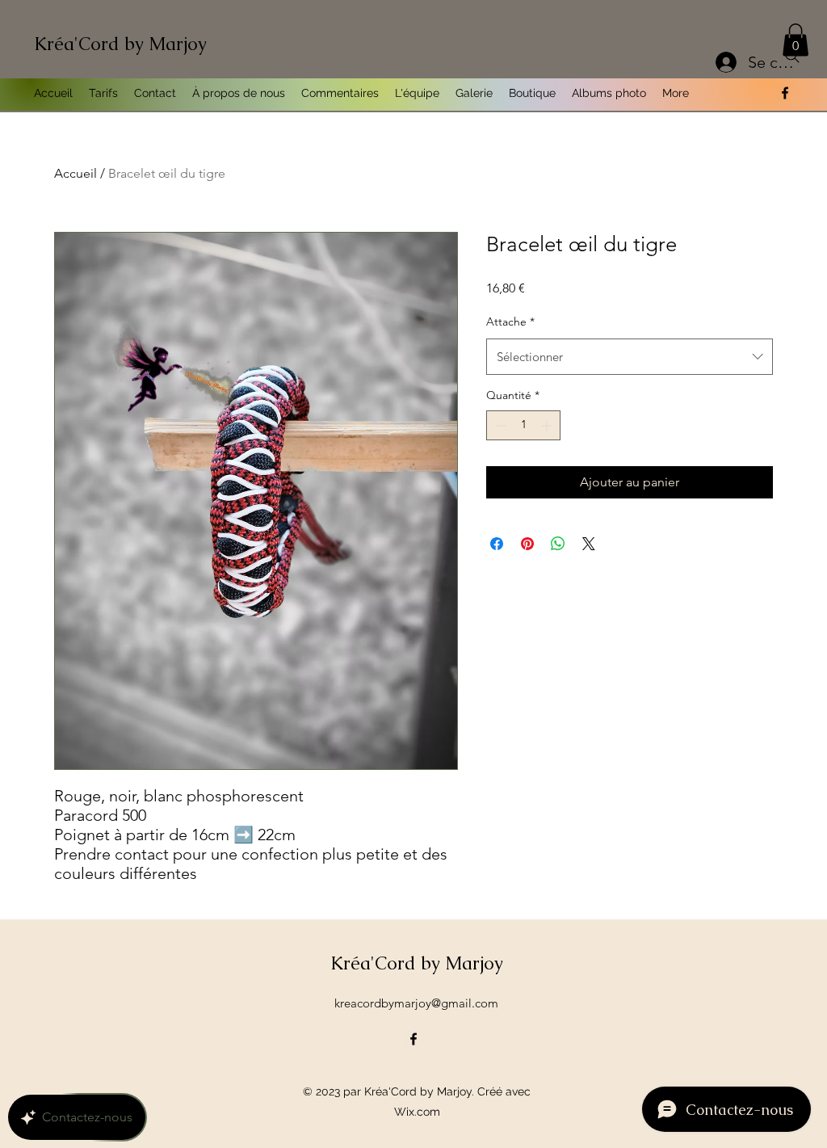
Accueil (75, 173)
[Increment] (548, 425)
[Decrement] (499, 425)
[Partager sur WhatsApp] (558, 543)
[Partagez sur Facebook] (496, 543)
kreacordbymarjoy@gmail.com (416, 1003)
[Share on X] (588, 543)
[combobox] (629, 357)
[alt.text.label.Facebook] (785, 93)
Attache (510, 321)
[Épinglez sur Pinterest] (527, 543)
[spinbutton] (523, 425)
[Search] (792, 56)
